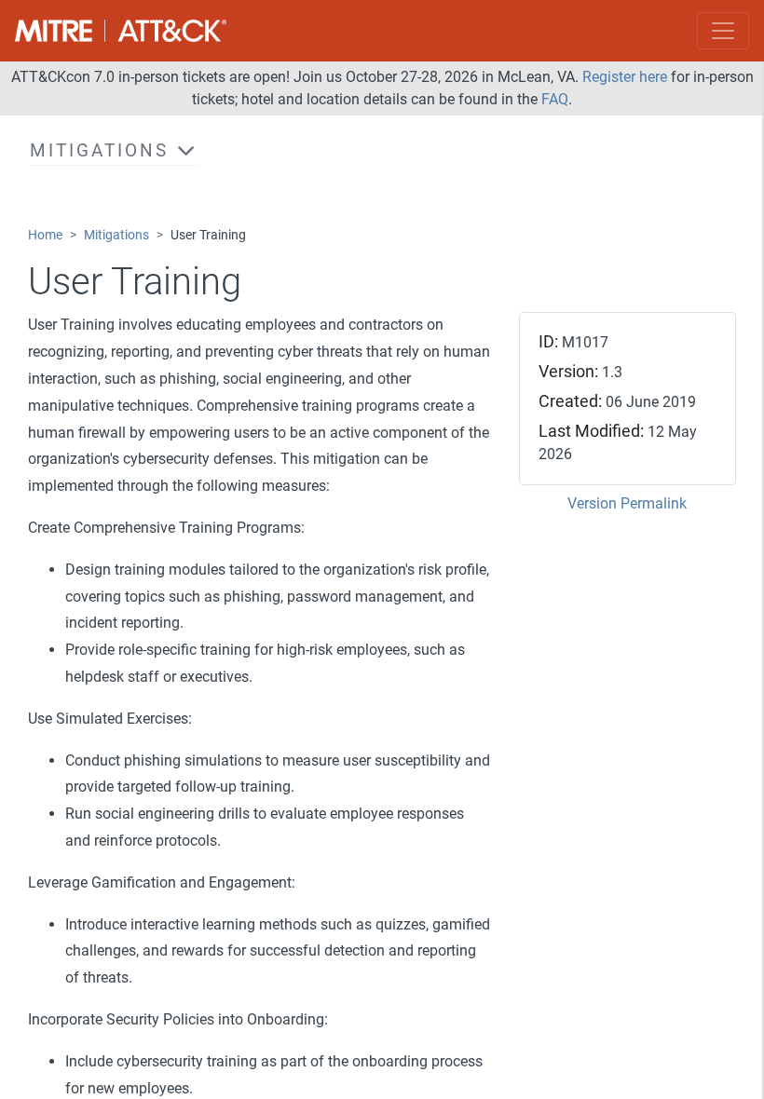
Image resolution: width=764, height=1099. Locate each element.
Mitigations (116, 235)
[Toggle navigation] (723, 30)
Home (45, 235)
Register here (624, 77)
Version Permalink (627, 503)
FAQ (554, 99)
